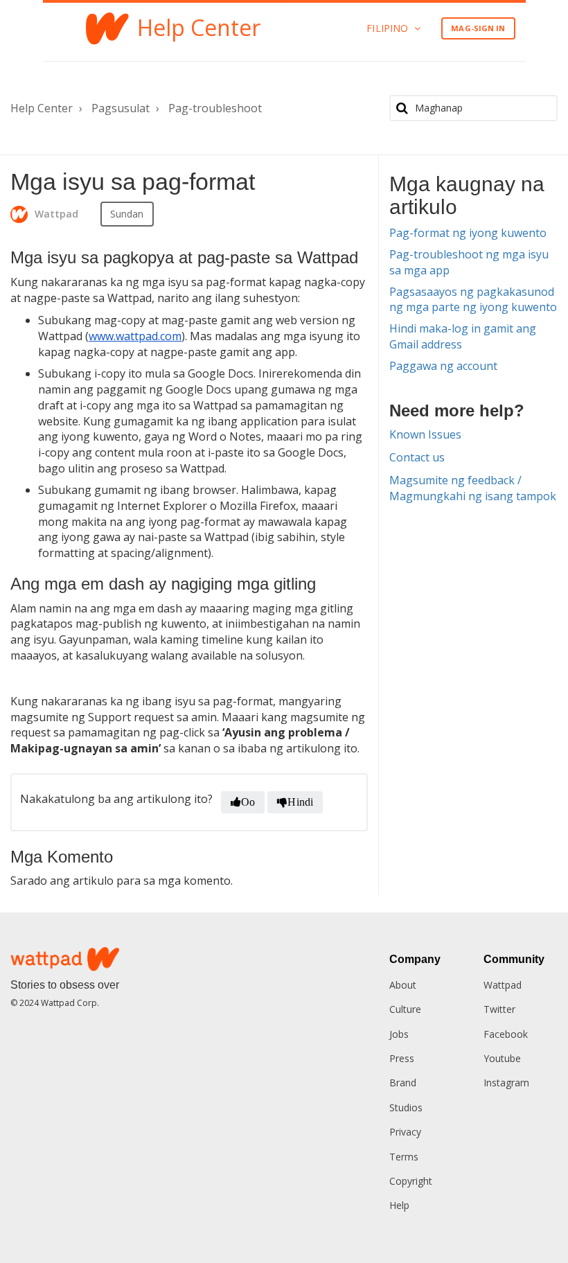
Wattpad (502, 984)
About (402, 984)
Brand (402, 1082)
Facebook (505, 1034)
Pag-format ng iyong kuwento (468, 232)
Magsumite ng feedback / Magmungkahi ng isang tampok (472, 488)
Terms (403, 1156)
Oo (248, 802)
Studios (406, 1107)
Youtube (502, 1058)
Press (401, 1058)
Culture (405, 1009)
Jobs (399, 1034)
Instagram (506, 1082)
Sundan (127, 213)
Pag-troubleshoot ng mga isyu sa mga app (469, 262)
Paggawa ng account (443, 365)
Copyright (410, 1180)
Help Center (41, 108)
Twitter (499, 1009)
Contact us (417, 457)
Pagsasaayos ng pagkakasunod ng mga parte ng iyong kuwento (473, 299)
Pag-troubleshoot (215, 108)
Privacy (405, 1131)
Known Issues (425, 434)
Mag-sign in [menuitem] (478, 28)
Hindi (300, 802)
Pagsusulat (120, 108)
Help (399, 1205)
